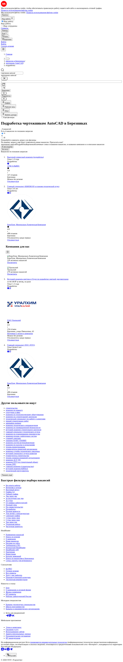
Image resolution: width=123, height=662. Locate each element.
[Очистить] (4, 78)
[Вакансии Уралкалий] (64, 304)
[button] (3, 42)
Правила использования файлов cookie (42, 13)
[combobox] (12, 73)
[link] (5, 36)
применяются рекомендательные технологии (48, 642)
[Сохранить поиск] (3, 85)
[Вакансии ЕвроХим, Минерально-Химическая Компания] (64, 209)
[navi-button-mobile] (3, 49)
